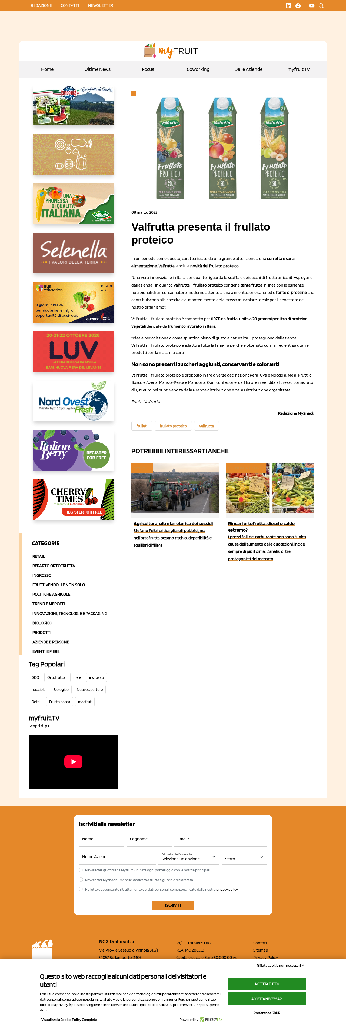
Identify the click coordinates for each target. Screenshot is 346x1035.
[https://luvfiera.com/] (73, 356)
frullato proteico (173, 426)
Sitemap (260, 950)
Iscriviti (173, 905)
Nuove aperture (90, 689)
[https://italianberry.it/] (73, 454)
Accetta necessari (266, 999)
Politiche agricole (51, 594)
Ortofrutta (56, 677)
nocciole (38, 689)
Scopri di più (40, 725)
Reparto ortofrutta (53, 565)
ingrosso (96, 677)
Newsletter (100, 5)
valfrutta (206, 426)
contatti (70, 5)
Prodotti (41, 632)
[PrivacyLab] (210, 1019)
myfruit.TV (299, 69)
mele (77, 677)
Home (47, 69)
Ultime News (98, 69)
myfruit (142, 468)
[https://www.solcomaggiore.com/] (73, 158)
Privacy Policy (265, 957)
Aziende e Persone (50, 641)
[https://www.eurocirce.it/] (73, 109)
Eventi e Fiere (45, 651)
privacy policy (227, 889)
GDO (35, 677)
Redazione (41, 5)
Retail (38, 556)
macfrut (85, 701)
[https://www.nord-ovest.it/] (73, 405)
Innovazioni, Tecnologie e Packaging (69, 613)
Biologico (42, 622)
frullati (142, 426)
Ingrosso (41, 575)
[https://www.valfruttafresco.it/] (73, 208)
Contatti (260, 942)
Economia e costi (245, 468)
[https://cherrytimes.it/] (73, 503)
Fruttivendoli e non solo (58, 584)
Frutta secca (59, 701)
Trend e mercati (48, 603)
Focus (148, 69)
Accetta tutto (267, 984)
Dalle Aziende (248, 69)
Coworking (198, 69)
